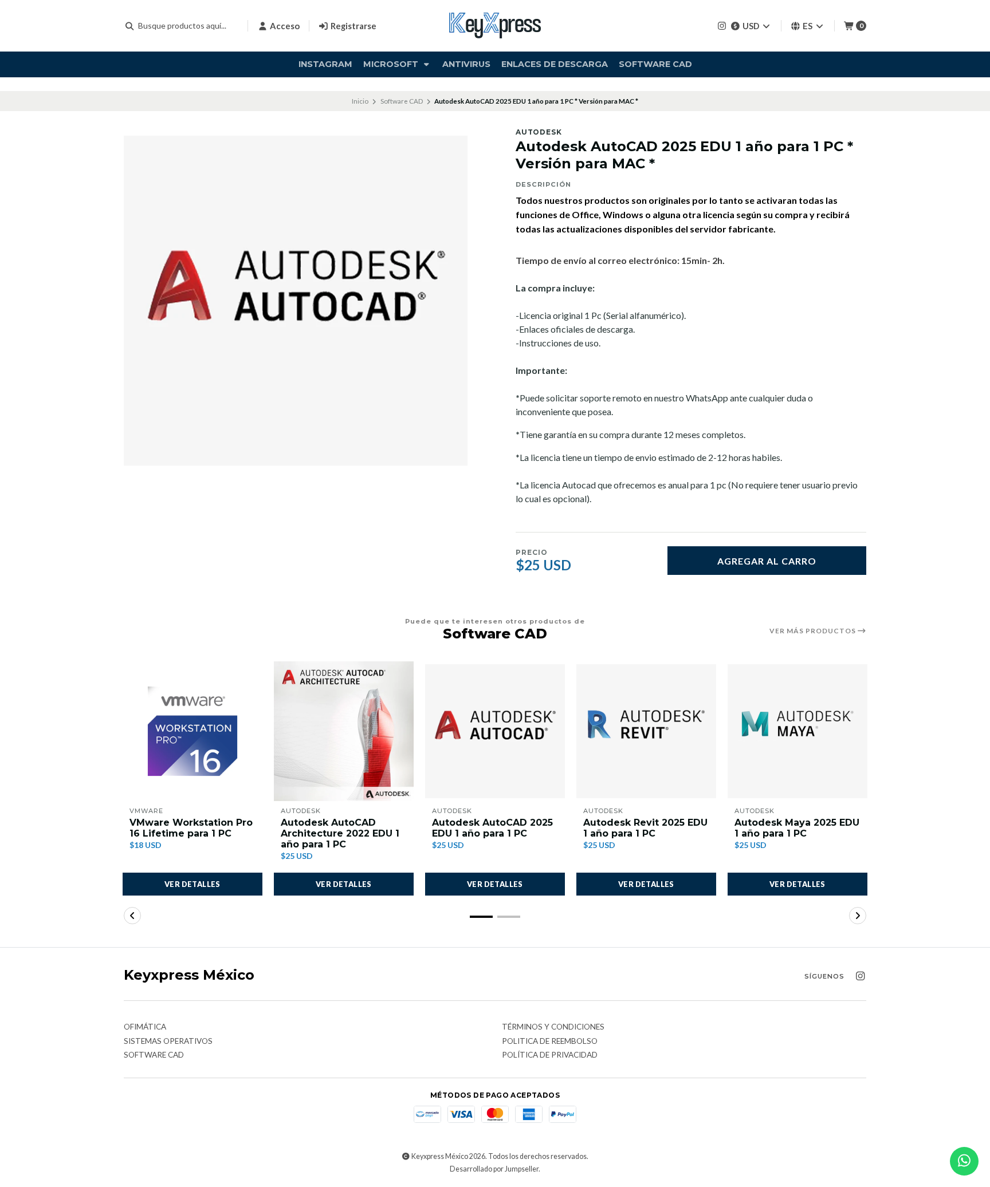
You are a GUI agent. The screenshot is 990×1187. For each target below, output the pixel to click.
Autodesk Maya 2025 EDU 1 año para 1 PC (796, 828)
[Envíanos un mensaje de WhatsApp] (964, 1161)
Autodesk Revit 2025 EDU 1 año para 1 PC (645, 828)
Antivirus (466, 64)
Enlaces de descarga (554, 64)
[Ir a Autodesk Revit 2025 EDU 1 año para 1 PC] (646, 731)
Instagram (325, 64)
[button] (481, 917)
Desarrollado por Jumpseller (494, 1169)
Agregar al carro (766, 560)
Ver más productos (813, 631)
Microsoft (392, 64)
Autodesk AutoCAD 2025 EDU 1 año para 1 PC (492, 828)
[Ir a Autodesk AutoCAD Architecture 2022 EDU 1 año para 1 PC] (344, 731)
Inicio (360, 101)
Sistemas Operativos (168, 1042)
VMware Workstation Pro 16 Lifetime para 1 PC (191, 828)
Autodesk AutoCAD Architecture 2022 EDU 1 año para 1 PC (340, 833)
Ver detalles (192, 884)
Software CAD (655, 64)
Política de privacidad (550, 1055)
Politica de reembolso (550, 1042)
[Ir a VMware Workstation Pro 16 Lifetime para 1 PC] (192, 731)
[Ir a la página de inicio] (495, 25)
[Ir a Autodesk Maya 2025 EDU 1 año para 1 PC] (797, 731)
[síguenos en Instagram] (722, 25)
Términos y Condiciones (553, 1027)
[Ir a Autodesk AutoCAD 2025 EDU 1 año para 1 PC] (495, 731)
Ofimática (145, 1027)
